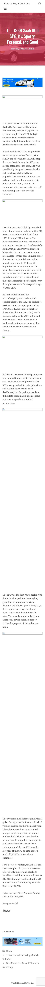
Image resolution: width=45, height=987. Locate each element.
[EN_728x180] (22, 86)
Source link (8, 931)
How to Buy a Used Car (17, 3)
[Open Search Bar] (40, 3)
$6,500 (17, 886)
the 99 (26, 158)
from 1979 (24, 134)
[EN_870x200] (22, 945)
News (9, 951)
